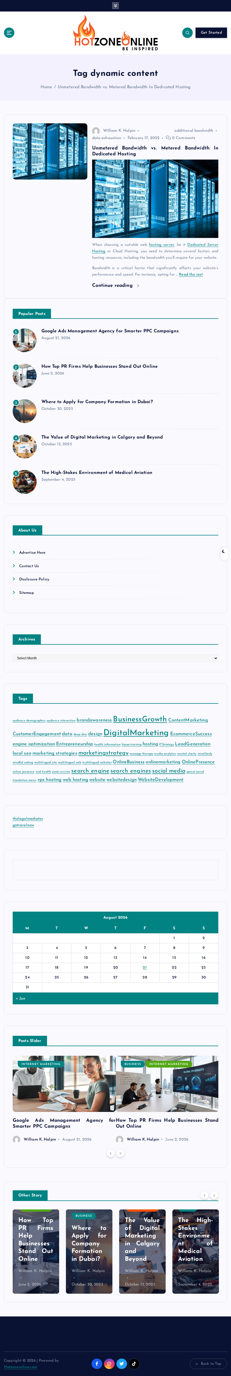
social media (168, 771)
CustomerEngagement (37, 734)
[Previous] (110, 1153)
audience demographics (29, 720)
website (97, 779)
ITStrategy (166, 744)
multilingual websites (97, 762)
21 (145, 967)
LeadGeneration (192, 744)
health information (107, 744)
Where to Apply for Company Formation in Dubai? (97, 402)
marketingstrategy (103, 753)
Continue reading (113, 285)
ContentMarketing (188, 720)
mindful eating (23, 762)
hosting (150, 744)
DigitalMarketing (136, 733)
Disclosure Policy (34, 579)
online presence (24, 771)
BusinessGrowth (140, 719)
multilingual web (69, 762)
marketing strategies (54, 753)
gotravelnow (23, 825)
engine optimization (34, 744)
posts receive (61, 771)
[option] (64, 1100)
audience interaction (61, 720)
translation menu (24, 780)
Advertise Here (32, 553)
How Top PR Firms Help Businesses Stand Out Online (99, 366)
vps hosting (49, 779)
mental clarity (187, 753)
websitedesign (121, 779)
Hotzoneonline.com (20, 1367)
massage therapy (141, 753)
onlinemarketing (163, 762)
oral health (43, 771)
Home (46, 87)
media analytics (165, 753)
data (67, 734)
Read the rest (191, 274)
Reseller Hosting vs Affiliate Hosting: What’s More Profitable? (195, 1236)
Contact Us (29, 566)
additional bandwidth (193, 131)
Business (133, 1064)
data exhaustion (106, 138)
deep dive (80, 734)
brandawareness (94, 720)
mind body (205, 753)
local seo (22, 753)
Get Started (211, 33)
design (95, 734)
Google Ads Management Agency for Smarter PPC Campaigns (110, 331)
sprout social (195, 771)
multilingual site (45, 762)
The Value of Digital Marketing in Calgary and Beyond (102, 437)
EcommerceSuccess (191, 734)
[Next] (120, 1153)
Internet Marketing (41, 1064)
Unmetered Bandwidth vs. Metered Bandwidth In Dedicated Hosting (124, 87)
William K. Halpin (119, 131)
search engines (130, 771)
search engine (90, 771)
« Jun (20, 998)
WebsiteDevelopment (160, 779)
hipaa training (131, 744)
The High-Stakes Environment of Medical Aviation (96, 473)
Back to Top (211, 1364)
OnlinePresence (198, 762)
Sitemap (26, 593)
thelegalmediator (28, 819)
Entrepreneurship (74, 744)
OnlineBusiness (129, 762)
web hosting (75, 779)
